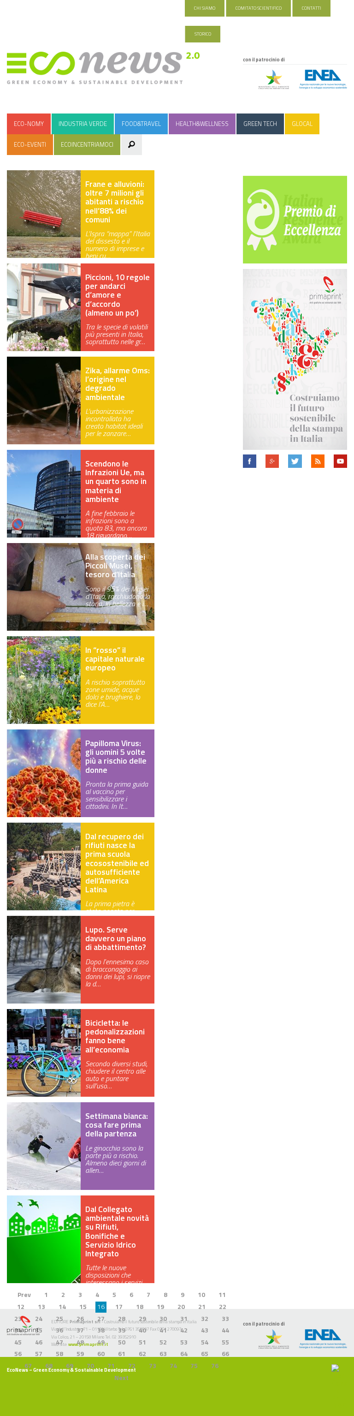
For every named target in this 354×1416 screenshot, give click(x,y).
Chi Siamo (204, 8)
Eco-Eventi (30, 144)
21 (202, 1306)
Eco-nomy (29, 123)
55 (225, 1342)
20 (181, 1306)
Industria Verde (83, 123)
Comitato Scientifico (259, 8)
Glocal (302, 123)
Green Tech (260, 123)
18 (139, 1306)
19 (160, 1306)
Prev (24, 1294)
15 (83, 1306)
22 (222, 1306)
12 (20, 1306)
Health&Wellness (202, 123)
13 (41, 1306)
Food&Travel (141, 123)
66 (225, 1353)
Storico (203, 33)
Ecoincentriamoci (87, 144)
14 (62, 1306)
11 (222, 1294)
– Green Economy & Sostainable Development (71, 1370)
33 (225, 1318)
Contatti (311, 8)
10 (201, 1294)
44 (225, 1330)
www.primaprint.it (88, 1344)
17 (119, 1306)
